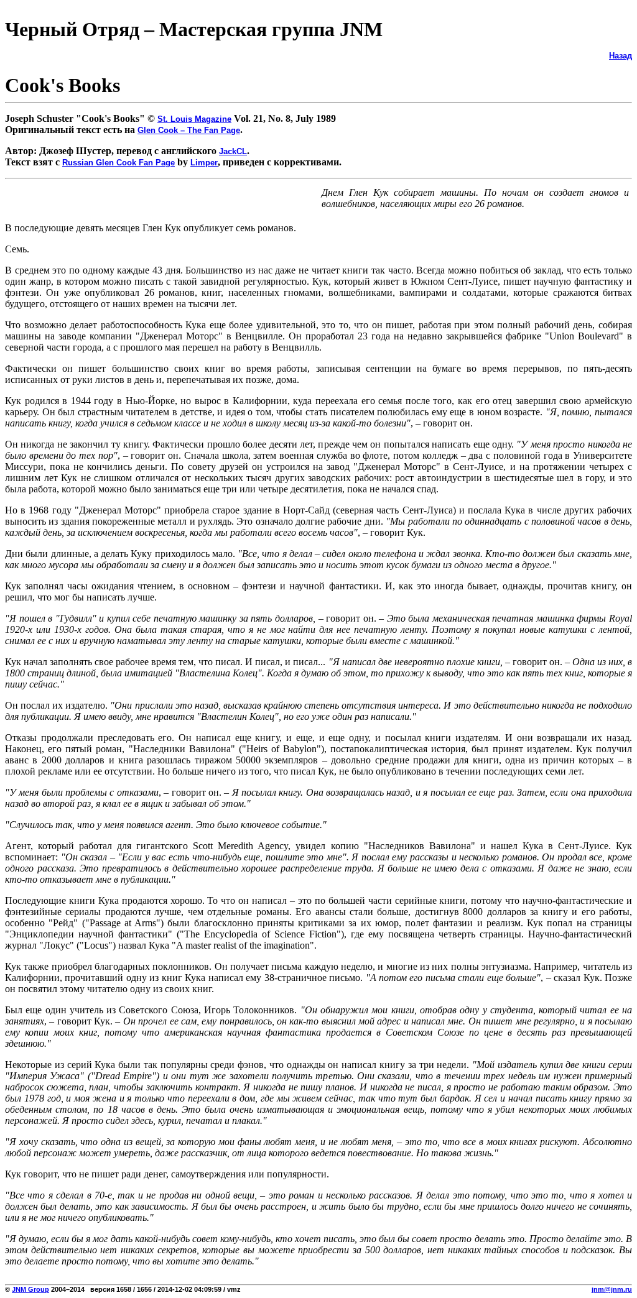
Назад (620, 55)
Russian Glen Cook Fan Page (118, 162)
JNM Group (30, 1289)
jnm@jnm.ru (612, 1289)
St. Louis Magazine (194, 119)
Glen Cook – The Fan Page (188, 130)
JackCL (233, 151)
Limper (204, 162)
